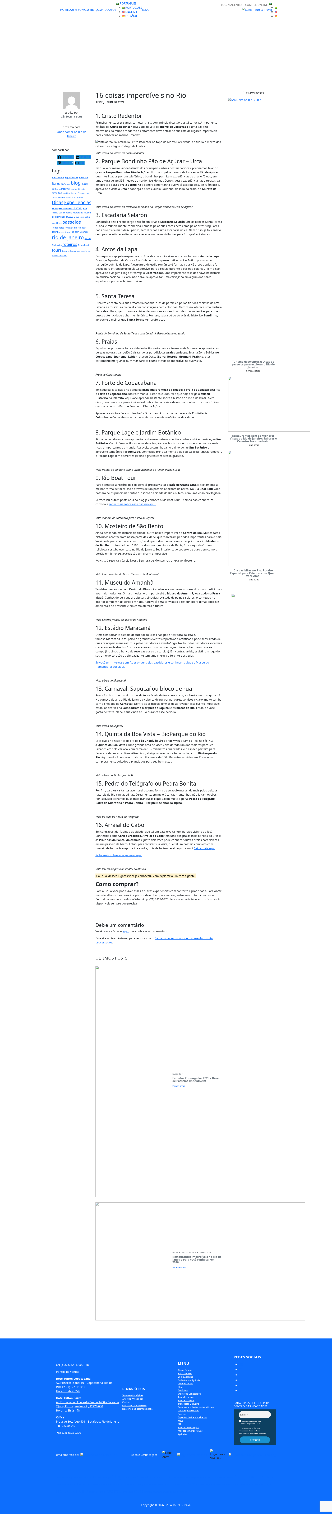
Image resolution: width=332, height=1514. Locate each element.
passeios (71, 222)
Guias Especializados (188, 1410)
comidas (66, 193)
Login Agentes (185, 1376)
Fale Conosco (185, 1373)
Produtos (108, 10)
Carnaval (64, 189)
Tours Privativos (186, 1400)
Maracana (78, 212)
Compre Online (256, 5)
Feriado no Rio (65, 208)
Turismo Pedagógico (188, 1427)
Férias (55, 212)
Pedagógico (58, 227)
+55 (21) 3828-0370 (68, 1433)
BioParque (65, 184)
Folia (85, 208)
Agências (182, 1434)
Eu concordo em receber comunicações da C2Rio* (251, 1423)
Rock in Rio (93, 1492)
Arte (76, 177)
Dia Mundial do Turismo (72, 197)
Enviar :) (255, 1439)
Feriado (55, 208)
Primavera (69, 228)
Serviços (94, 10)
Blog (145, 10)
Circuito (81, 189)
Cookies (126, 1402)
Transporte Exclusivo (188, 1403)
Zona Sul (62, 255)
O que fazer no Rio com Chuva (166, 1484)
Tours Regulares (186, 1397)
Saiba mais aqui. (204, 848)
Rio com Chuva (63, 232)
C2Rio (55, 188)
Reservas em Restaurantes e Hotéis (196, 1407)
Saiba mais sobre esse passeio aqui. (118, 855)
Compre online (185, 1383)
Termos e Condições (132, 1395)
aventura (83, 177)
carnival (74, 189)
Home (64, 10)
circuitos (57, 193)
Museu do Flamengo (134, 1484)
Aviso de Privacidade (132, 1398)
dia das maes (204, 1477)
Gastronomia (65, 212)
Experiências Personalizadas (192, 1417)
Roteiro (58, 245)
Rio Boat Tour (232, 1484)
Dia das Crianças (78, 193)
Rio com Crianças (79, 231)
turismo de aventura (71, 251)
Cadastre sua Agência (189, 1380)
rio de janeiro (68, 237)
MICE (180, 1420)
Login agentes (231, 5)
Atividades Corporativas (190, 1430)
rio (75, 227)
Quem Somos (78, 10)
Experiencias (77, 202)
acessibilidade (58, 177)
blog (76, 183)
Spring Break (83, 245)
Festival (77, 208)
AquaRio (69, 177)
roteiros (69, 244)
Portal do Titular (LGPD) (134, 1405)
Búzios (84, 183)
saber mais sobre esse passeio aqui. (132, 504)
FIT (179, 1424)
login (126, 931)
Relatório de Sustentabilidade (137, 1408)
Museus (69, 217)
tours (57, 250)
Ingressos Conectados (189, 1393)
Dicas (57, 202)
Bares (56, 183)
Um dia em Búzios (170, 1492)
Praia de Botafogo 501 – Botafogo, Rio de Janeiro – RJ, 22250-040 (87, 1422)
